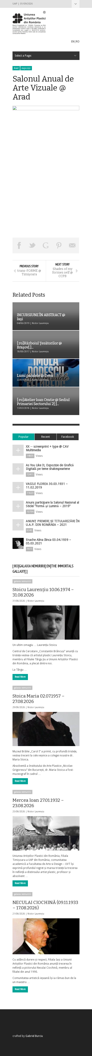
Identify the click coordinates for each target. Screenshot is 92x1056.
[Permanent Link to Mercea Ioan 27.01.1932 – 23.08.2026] (46, 833)
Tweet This (32, 245)
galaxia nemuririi (22, 581)
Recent (45, 436)
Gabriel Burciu (34, 1036)
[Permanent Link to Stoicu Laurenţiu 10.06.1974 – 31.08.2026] (46, 622)
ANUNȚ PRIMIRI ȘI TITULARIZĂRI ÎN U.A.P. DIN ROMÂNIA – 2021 (52, 522)
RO (77, 41)
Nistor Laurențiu (35, 601)
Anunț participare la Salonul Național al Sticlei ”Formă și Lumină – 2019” (52, 504)
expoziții (26, 68)
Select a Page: (75, 4)
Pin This (59, 245)
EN (72, 41)
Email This (72, 245)
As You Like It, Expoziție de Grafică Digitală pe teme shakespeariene (50, 467)
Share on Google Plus (45, 245)
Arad (16, 68)
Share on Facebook (19, 245)
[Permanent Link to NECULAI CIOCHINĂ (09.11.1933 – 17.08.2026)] (46, 936)
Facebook (67, 436)
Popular (24, 436)
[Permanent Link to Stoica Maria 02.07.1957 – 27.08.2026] (46, 729)
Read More (20, 677)
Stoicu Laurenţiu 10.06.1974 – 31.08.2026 (43, 592)
